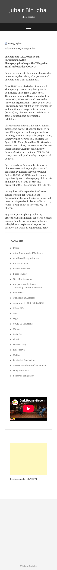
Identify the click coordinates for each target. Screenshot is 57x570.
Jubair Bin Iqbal (28, 10)
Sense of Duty (19, 344)
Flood (16, 339)
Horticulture (19, 292)
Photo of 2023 (20, 274)
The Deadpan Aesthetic (24, 298)
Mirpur (16, 329)
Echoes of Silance (21, 269)
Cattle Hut (17, 334)
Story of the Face (21, 370)
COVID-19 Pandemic (22, 324)
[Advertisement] (28, 459)
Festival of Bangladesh (24, 360)
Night (16, 318)
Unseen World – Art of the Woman (29, 365)
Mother (16, 355)
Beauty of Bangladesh (23, 376)
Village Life (18, 308)
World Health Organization (26, 258)
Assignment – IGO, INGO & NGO (28, 303)
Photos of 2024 (20, 263)
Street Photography (22, 279)
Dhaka (16, 248)
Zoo (15, 313)
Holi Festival (19, 350)
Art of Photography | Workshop (28, 253)
